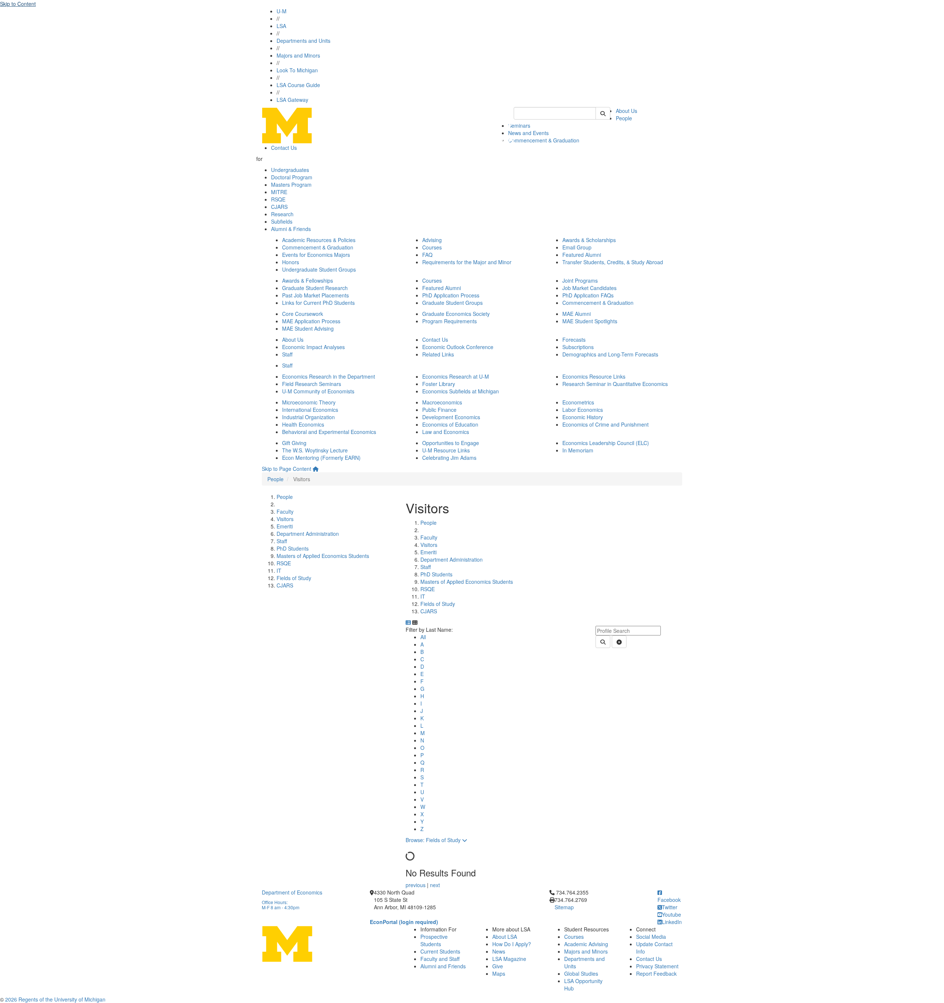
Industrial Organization (308, 417)
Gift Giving (294, 443)
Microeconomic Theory (309, 402)
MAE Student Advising (308, 328)
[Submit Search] (603, 113)
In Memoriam (577, 450)
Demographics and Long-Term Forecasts (610, 354)
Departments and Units (303, 40)
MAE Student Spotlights (589, 321)
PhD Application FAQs (588, 295)
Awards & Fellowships (307, 280)
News (498, 951)
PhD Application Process (450, 295)
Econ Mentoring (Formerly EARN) (321, 457)
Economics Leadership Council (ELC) (605, 443)
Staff (287, 354)
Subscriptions (578, 347)
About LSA (504, 936)
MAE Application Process (311, 321)
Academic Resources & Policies (318, 240)
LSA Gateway (292, 99)
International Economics (310, 409)
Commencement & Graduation (543, 140)
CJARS (279, 206)
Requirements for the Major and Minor (466, 262)
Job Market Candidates (589, 288)
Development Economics (451, 417)
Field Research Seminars (311, 383)
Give (497, 966)
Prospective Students (434, 940)
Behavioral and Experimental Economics (329, 431)
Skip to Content (18, 3)
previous (416, 885)
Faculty (285, 511)
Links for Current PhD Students (318, 302)
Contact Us (284, 147)
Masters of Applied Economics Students (323, 555)
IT (279, 570)
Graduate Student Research (315, 288)
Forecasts (574, 339)
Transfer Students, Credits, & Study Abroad (612, 262)
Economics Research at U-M (455, 376)
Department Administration (308, 533)
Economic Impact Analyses (313, 347)
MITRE (279, 192)
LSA (281, 26)
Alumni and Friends (443, 966)
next (435, 885)
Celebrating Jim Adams (449, 457)
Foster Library (438, 383)
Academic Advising (586, 944)
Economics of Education (450, 424)
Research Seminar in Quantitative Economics (615, 383)
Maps (498, 973)
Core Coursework (302, 313)
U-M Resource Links (446, 450)
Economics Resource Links (593, 376)
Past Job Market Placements (315, 295)
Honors (290, 262)
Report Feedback (656, 973)
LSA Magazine (509, 958)
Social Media (651, 936)
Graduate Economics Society (456, 313)
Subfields (281, 221)
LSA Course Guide (298, 85)
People (624, 118)
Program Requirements (449, 321)
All (423, 637)
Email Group (576, 247)
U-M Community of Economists (318, 391)
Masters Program (291, 184)
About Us (626, 110)
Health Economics (303, 424)
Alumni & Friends (291, 228)
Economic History (582, 417)
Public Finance (439, 409)
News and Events (528, 133)
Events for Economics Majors (316, 254)
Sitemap (564, 907)
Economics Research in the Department (328, 376)
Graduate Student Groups (452, 302)
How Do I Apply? (511, 944)
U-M (282, 11)
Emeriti (285, 526)
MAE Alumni (576, 313)
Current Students (440, 951)
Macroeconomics (442, 402)
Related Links (438, 354)
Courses (432, 247)
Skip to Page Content (286, 468)
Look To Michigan (297, 70)
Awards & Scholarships (589, 240)
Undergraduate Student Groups (319, 269)
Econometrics (578, 402)
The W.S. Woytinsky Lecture (315, 450)
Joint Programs (580, 280)
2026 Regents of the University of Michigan (55, 999)
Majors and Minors (298, 55)
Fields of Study (294, 578)
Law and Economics (445, 431)
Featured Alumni (581, 254)
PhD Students (293, 548)
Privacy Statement (657, 966)
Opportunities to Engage (450, 443)
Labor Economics (582, 409)
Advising (432, 240)
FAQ (427, 254)
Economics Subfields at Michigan (460, 391)
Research (282, 214)
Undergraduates (290, 169)
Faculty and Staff (439, 958)
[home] (316, 468)
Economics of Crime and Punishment (605, 424)
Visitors (285, 519)
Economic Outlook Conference (457, 347)
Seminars (519, 125)
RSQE (278, 199)
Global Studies (581, 973)
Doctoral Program (291, 177)
